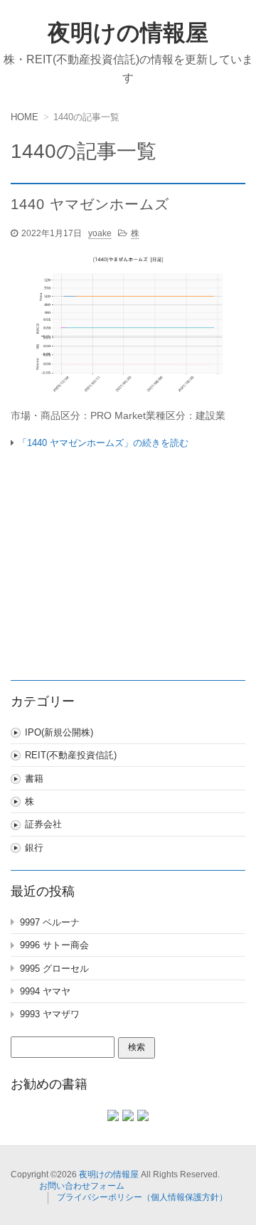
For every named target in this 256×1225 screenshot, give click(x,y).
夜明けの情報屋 (128, 33)
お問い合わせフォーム (81, 1186)
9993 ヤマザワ (50, 1014)
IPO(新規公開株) (59, 732)
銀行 (34, 847)
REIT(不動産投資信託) (71, 755)
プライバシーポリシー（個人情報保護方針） (142, 1197)
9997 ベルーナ (50, 922)
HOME (24, 117)
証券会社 (43, 824)
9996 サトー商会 (54, 945)
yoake (100, 233)
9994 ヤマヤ (45, 991)
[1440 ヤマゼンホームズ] (128, 327)
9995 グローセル (54, 968)
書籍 (34, 778)
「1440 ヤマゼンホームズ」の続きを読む (103, 443)
